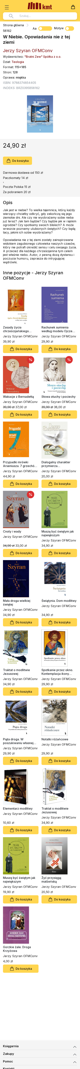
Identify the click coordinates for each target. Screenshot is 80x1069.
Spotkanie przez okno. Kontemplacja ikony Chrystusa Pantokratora (57, 672)
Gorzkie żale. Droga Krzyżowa (17, 949)
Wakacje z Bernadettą (18, 396)
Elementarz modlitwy (18, 808)
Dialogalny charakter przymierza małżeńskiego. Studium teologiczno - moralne (57, 464)
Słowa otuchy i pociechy (58, 396)
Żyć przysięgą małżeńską (51, 879)
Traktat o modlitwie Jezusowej (16, 672)
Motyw (59, 28)
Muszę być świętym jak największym (57, 533)
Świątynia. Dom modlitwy (58, 601)
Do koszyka (20, 161)
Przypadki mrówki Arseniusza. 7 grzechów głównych (20, 464)
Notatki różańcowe (54, 739)
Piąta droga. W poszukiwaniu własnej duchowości (18, 741)
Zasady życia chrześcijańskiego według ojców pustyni (18, 329)
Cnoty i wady (12, 531)
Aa (34, 28)
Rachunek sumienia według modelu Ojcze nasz (56, 329)
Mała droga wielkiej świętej (16, 602)
